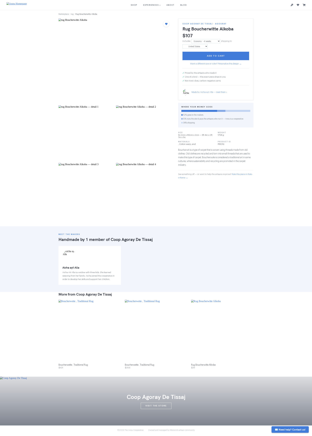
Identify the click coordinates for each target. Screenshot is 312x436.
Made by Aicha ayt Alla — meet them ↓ (209, 92)
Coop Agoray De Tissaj (132, 239)
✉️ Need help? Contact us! (290, 429)
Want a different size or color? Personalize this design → (215, 64)
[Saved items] (298, 5)
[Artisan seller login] (292, 5)
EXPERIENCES (152, 5)
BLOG (183, 5)
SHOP (134, 5)
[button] (115, 61)
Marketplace (63, 14)
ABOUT (170, 5)
